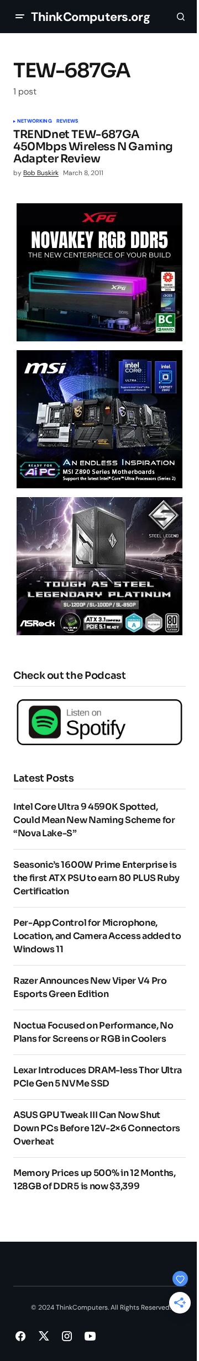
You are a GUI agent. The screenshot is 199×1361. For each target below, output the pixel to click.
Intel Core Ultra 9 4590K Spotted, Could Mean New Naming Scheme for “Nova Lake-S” (94, 820)
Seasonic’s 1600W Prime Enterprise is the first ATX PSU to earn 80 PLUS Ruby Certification (96, 878)
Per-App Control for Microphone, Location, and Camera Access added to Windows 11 (97, 936)
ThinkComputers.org (90, 17)
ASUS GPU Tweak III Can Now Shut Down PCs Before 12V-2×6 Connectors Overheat (96, 1128)
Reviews (67, 121)
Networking (34, 121)
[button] (20, 16)
